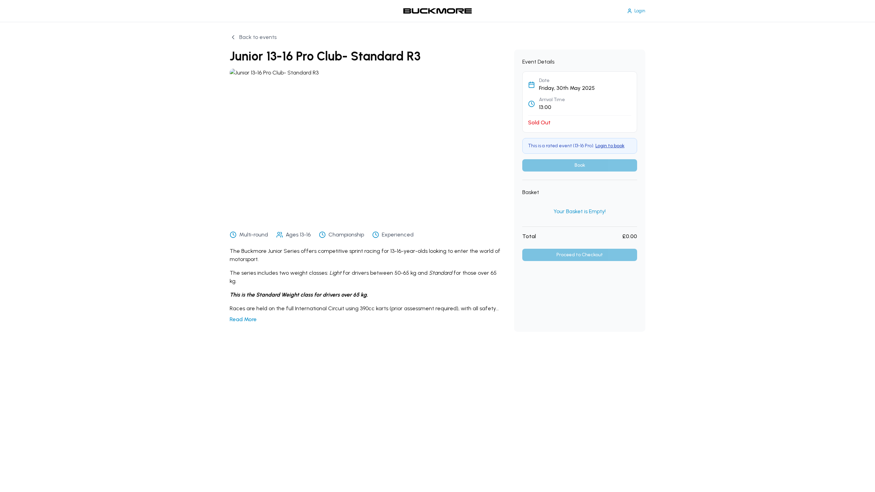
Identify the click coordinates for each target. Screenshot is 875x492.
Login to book (609, 146)
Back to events (258, 37)
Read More (243, 319)
